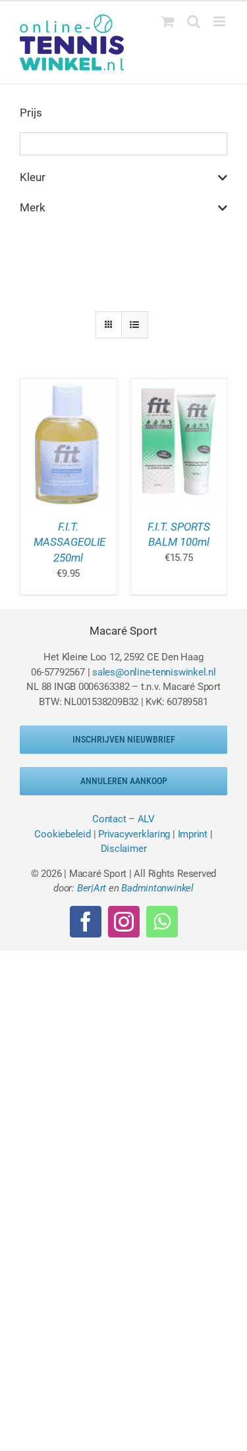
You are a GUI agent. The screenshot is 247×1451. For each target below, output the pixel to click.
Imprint (192, 834)
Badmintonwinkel (157, 888)
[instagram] (124, 921)
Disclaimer (124, 849)
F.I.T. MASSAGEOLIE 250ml (69, 542)
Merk (32, 207)
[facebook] (85, 921)
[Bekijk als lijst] (135, 325)
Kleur (32, 177)
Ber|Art (91, 888)
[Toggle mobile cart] (168, 21)
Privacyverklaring (134, 834)
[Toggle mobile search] (193, 21)
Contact (109, 819)
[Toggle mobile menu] (220, 21)
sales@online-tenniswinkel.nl (154, 672)
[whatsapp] (162, 921)
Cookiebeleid (62, 834)
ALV (146, 819)
